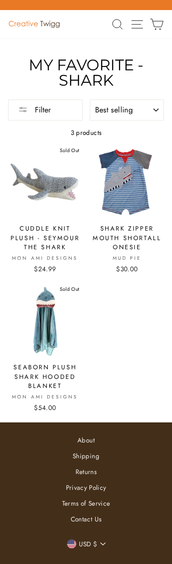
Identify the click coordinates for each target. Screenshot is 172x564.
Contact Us (86, 519)
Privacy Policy (86, 487)
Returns (86, 471)
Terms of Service (86, 503)
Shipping (86, 456)
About (86, 440)
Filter (41, 109)
